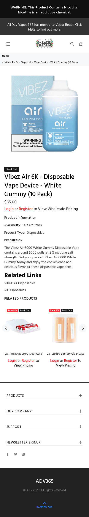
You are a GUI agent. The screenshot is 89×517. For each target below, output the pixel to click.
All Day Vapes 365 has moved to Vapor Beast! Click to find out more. (44, 27)
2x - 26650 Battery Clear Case (65, 353)
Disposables (35, 233)
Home (5, 56)
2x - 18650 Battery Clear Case (23, 353)
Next (83, 328)
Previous (6, 328)
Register (26, 209)
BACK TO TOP (44, 507)
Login (9, 209)
